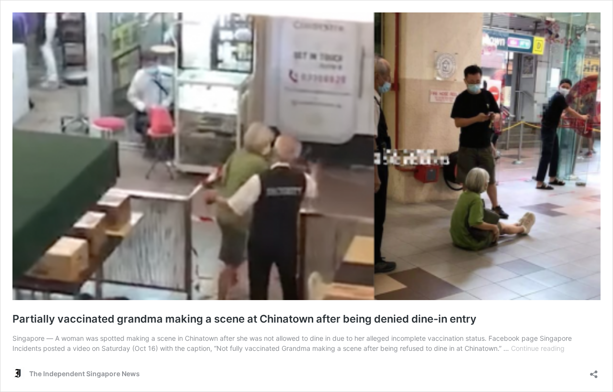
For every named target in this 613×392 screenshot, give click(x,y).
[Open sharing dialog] (594, 371)
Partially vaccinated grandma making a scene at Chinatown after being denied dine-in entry (244, 319)
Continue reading (538, 348)
